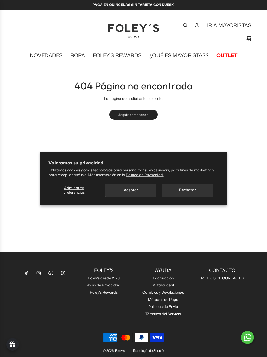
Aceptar (131, 190)
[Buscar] (185, 25)
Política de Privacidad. (145, 174)
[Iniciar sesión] (197, 25)
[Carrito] (248, 38)
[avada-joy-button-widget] (12, 344)
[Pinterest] (51, 273)
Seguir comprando (133, 115)
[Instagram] (38, 273)
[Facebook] (26, 273)
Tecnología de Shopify (148, 350)
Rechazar (187, 190)
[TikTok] (63, 273)
